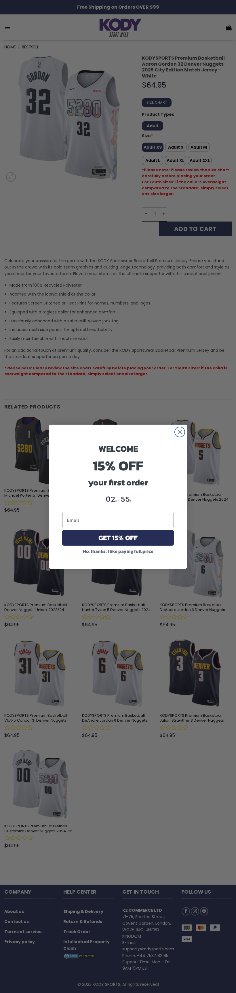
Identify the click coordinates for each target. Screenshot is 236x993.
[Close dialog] (180, 432)
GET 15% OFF (118, 538)
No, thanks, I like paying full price (118, 551)
